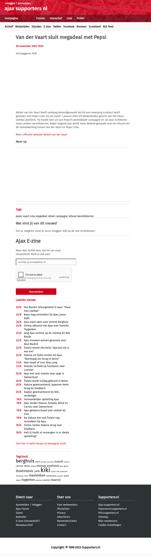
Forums (40, 18)
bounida (43, 462)
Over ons (64, 497)
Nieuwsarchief (24, 525)
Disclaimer (63, 508)
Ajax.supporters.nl (108, 504)
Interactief (56, 18)
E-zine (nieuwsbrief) (28, 521)
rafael (51, 216)
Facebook (68, 26)
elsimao (41, 465)
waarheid (39, 480)
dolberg (33, 466)
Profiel (80, 18)
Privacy (61, 512)
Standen (36, 26)
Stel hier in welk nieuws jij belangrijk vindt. (41, 443)
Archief (9, 26)
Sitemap (103, 516)
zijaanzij (55, 479)
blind (37, 462)
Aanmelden (22, 504)
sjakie (66, 476)
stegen (18, 480)
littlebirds (19, 476)
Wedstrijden (22, 26)
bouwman (50, 462)
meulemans (51, 476)
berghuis (25, 461)
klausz (53, 471)
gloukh (66, 466)
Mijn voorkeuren (107, 521)
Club (69, 18)
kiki (45, 470)
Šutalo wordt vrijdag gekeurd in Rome (46, 381)
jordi (37, 471)
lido (57, 471)
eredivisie (53, 465)
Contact (61, 525)
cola (32, 216)
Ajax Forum (22, 508)
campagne (62, 216)
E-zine (47, 26)
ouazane (60, 476)
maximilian (37, 475)
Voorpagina (11, 18)
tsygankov (28, 479)
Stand (19, 512)
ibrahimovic (25, 471)
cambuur (67, 462)
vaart (26, 216)
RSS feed (108, 26)
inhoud (73, 216)
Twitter (57, 26)
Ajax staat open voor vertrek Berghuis (46, 322)
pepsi (19, 216)
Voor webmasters (67, 504)
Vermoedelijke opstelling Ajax (41, 399)
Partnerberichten (67, 521)
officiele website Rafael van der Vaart (45, 134)
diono (27, 466)
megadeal (41, 216)
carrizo (19, 466)
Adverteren (63, 516)
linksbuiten (64, 471)
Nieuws (27, 18)
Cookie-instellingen (109, 525)
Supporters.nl (108, 497)
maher (26, 476)
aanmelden (24, 3)
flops (61, 466)
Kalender (21, 516)
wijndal (46, 480)
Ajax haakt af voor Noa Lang (40, 362)
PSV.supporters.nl (108, 512)
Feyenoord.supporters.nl (112, 508)
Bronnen (82, 26)
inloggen (10, 3)
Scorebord (95, 26)
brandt (59, 461)
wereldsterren (85, 216)
